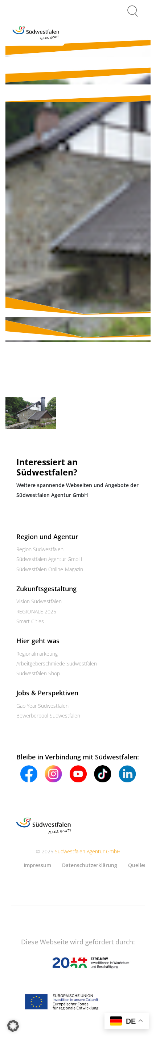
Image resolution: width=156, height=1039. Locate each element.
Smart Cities (30, 621)
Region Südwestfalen (39, 549)
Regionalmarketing (37, 653)
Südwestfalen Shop (38, 673)
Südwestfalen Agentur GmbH (49, 559)
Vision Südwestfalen (39, 601)
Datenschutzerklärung (89, 865)
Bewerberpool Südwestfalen (48, 715)
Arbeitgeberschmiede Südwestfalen (56, 663)
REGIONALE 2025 (36, 611)
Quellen (137, 865)
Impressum (37, 865)
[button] (13, 1026)
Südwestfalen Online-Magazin (49, 569)
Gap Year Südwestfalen (42, 705)
